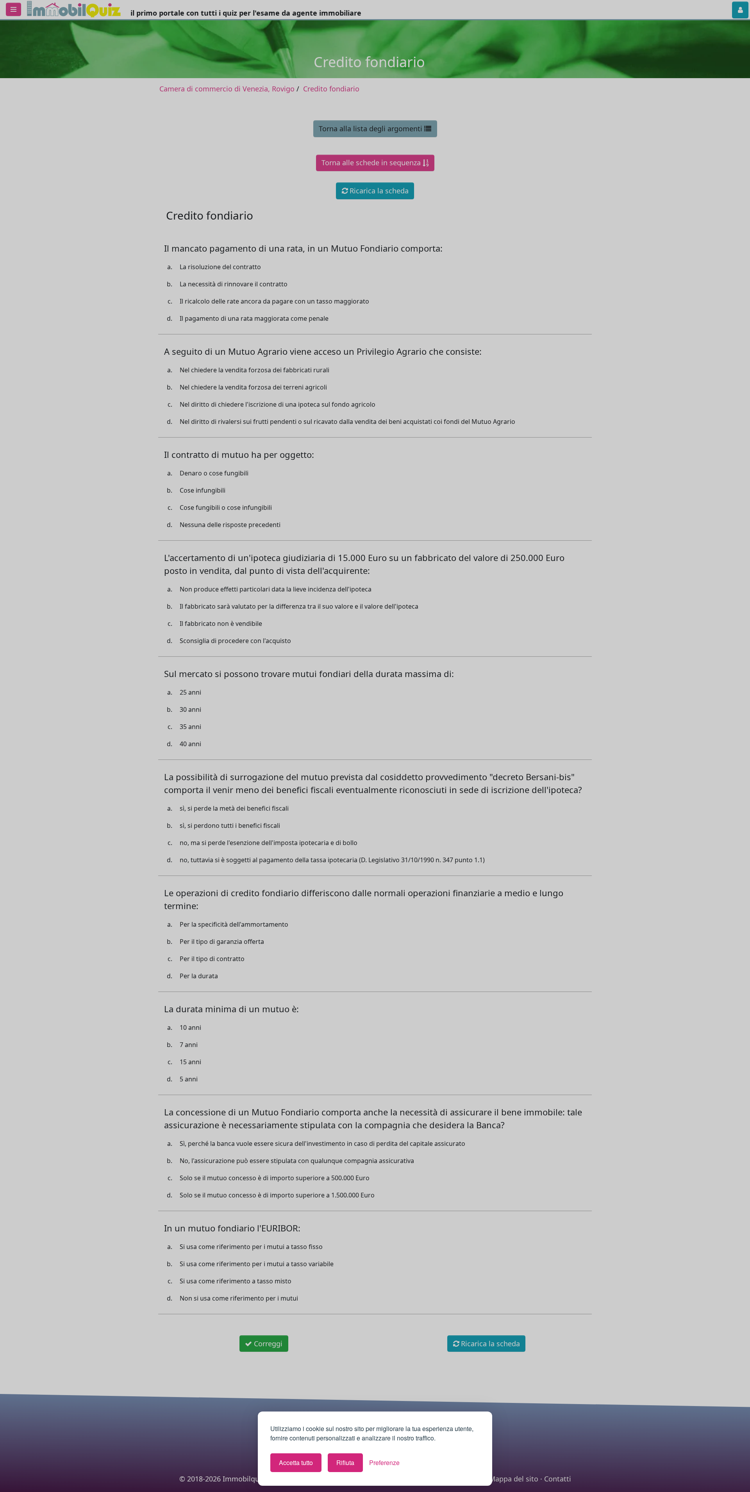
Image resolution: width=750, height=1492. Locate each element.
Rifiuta (345, 1462)
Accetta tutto (296, 1462)
